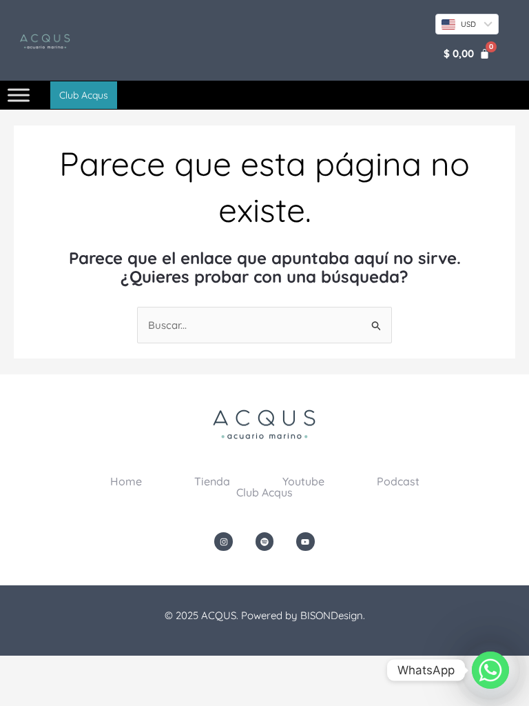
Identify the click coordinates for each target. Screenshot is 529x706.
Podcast (398, 481)
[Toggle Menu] (19, 94)
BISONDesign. (332, 615)
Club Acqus (264, 492)
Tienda (212, 481)
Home (126, 481)
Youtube (303, 481)
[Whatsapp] (490, 670)
